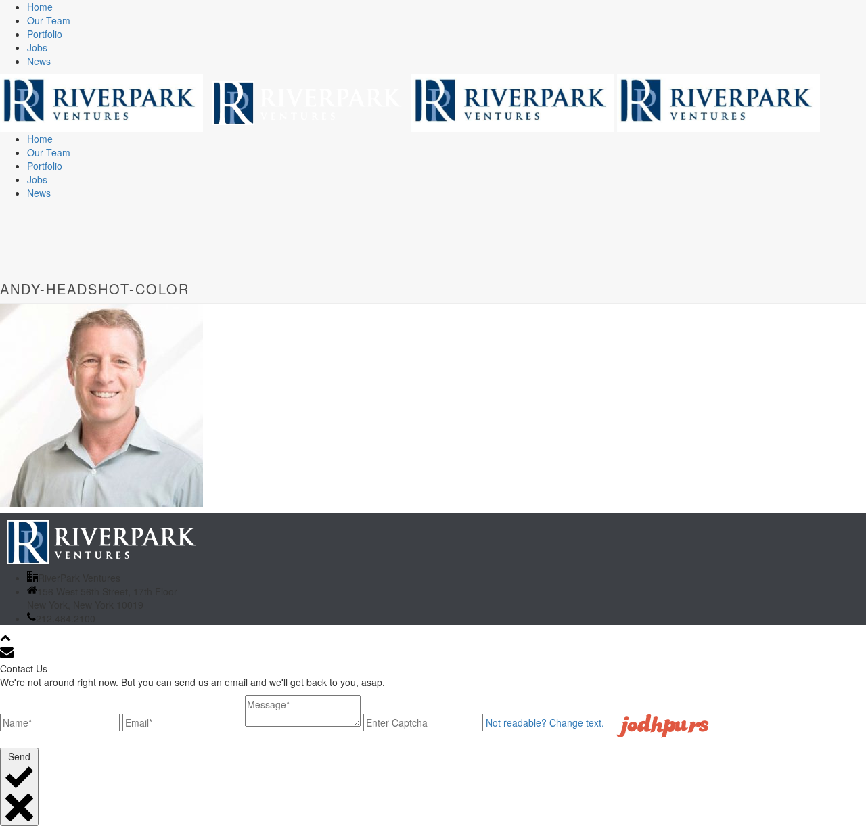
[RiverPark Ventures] (410, 101)
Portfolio (44, 34)
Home (40, 7)
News (39, 61)
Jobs (37, 47)
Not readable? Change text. (545, 722)
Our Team (48, 20)
